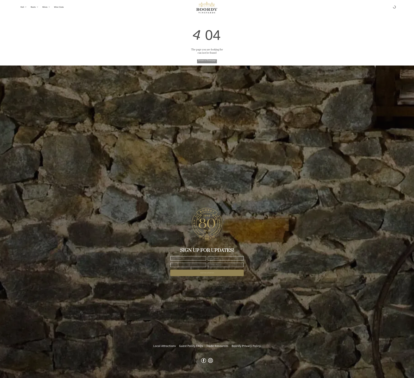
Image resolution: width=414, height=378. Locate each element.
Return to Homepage (207, 60)
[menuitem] (23, 7)
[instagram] (210, 360)
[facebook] (203, 360)
